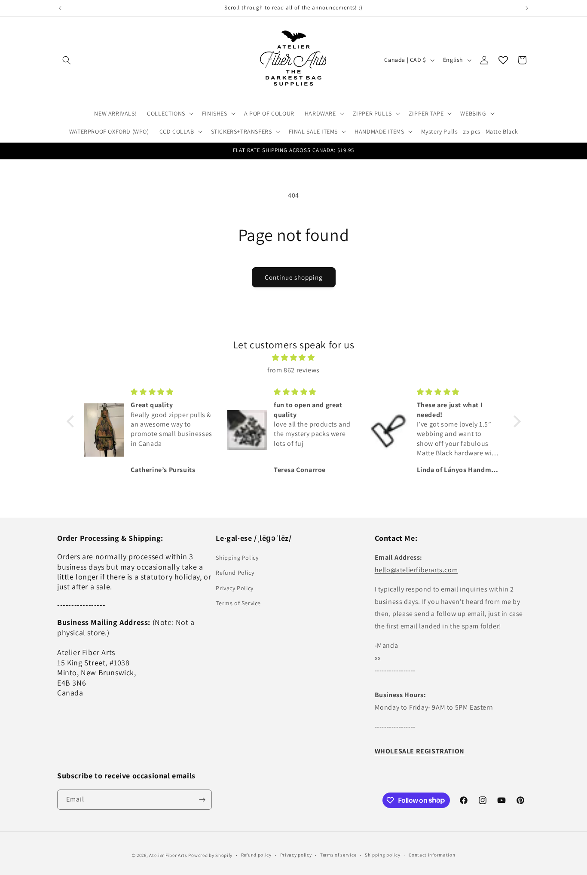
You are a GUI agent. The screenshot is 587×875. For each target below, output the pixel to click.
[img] (293, 357)
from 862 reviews (293, 370)
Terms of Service (238, 603)
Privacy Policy (234, 588)
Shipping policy (383, 855)
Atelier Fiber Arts (168, 855)
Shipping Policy (237, 557)
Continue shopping (294, 277)
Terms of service (338, 855)
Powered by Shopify (210, 855)
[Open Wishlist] (503, 60)
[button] (66, 60)
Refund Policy (235, 572)
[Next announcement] (526, 8)
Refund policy (256, 855)
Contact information (432, 855)
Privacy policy (296, 855)
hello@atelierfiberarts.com (416, 569)
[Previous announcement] (60, 8)
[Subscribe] (202, 800)
